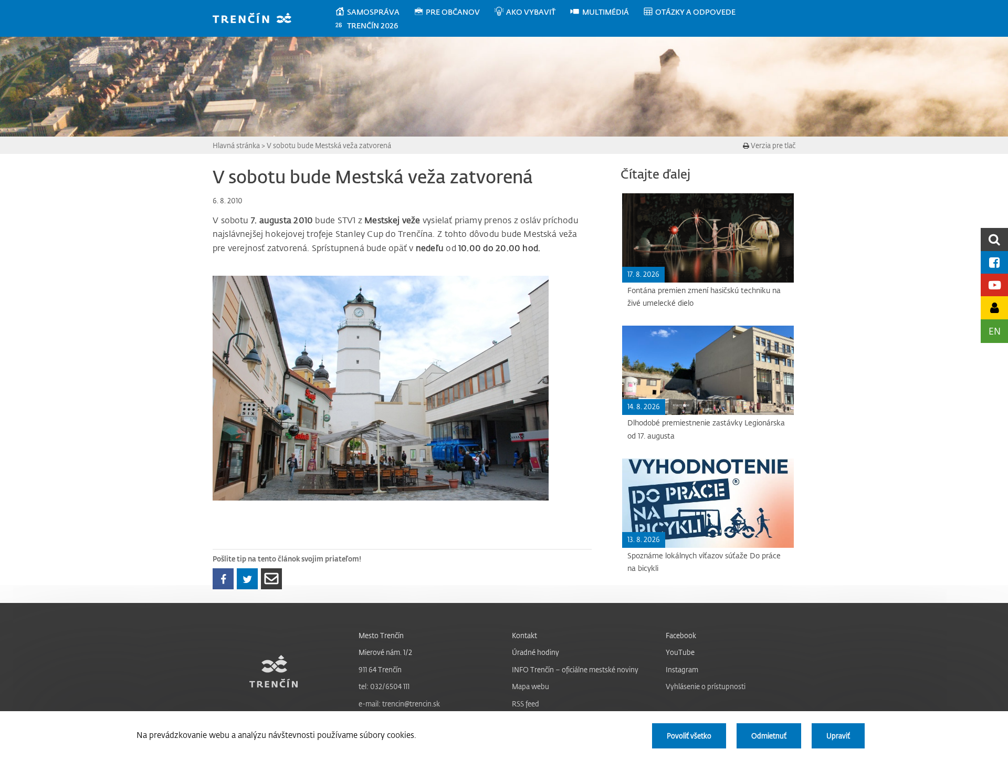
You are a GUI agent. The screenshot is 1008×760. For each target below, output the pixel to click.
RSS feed (525, 703)
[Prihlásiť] (994, 307)
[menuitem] (374, 12)
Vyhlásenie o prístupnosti (706, 686)
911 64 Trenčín (380, 669)
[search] (994, 239)
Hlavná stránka (236, 145)
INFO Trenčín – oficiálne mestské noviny (575, 669)
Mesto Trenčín (381, 635)
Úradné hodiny (535, 652)
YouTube (680, 652)
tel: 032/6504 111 (384, 686)
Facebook (681, 635)
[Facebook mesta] (994, 262)
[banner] (257, 19)
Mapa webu (530, 686)
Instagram (682, 669)
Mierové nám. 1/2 (385, 652)
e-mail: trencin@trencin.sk (399, 703)
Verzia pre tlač (772, 145)
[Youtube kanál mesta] (994, 285)
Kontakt (524, 635)
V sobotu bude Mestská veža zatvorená (329, 145)
